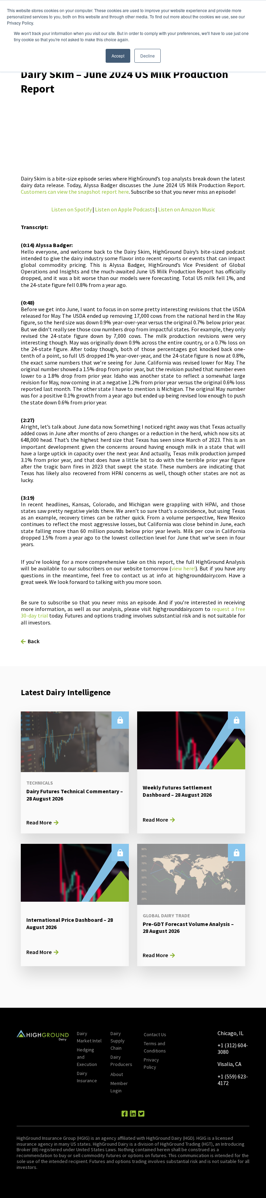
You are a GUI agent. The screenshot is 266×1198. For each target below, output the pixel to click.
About (116, 1074)
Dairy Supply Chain (117, 1040)
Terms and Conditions (155, 1047)
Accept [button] (118, 56)
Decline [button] (147, 56)
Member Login (119, 1087)
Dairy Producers (121, 1060)
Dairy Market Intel (89, 1037)
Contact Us (155, 1034)
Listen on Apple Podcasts (125, 209)
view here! (183, 568)
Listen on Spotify (71, 209)
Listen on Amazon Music (186, 209)
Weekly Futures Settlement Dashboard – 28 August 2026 (177, 791)
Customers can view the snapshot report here (75, 191)
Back (33, 641)
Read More (39, 822)
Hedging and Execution (87, 1057)
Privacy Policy (151, 1063)
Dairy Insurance (87, 1077)
